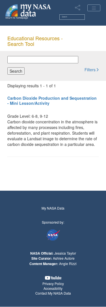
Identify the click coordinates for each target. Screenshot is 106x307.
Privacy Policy (53, 283)
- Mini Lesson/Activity (52, 100)
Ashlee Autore (64, 258)
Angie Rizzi (68, 263)
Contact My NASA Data (53, 293)
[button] (92, 69)
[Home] (28, 11)
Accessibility (53, 288)
